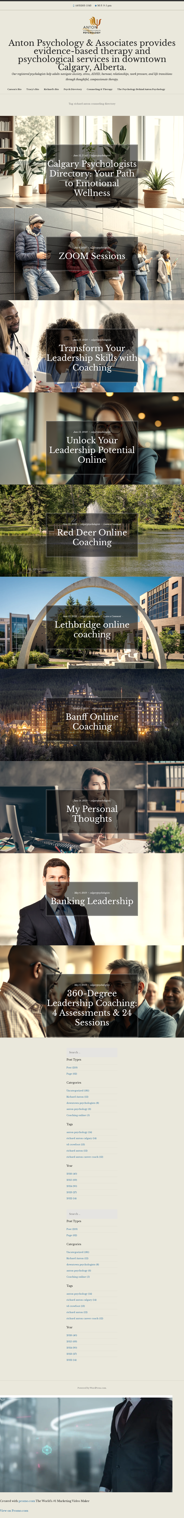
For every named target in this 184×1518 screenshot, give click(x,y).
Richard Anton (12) (77, 1096)
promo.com (27, 1501)
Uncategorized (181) (78, 1090)
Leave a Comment (112, 524)
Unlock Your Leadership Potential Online (92, 450)
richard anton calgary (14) (82, 1138)
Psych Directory (73, 89)
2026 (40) (72, 1173)
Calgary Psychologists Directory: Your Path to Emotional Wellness (92, 178)
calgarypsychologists (101, 155)
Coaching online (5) (78, 1115)
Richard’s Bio (51, 89)
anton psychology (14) (79, 1132)
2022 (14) (72, 1198)
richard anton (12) (77, 1150)
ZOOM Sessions (92, 256)
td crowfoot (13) (76, 1144)
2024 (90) (72, 1186)
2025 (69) (72, 1180)
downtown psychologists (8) (83, 1103)
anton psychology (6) (79, 1109)
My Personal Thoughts (92, 814)
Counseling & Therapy (99, 89)
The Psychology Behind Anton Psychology (141, 89)
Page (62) (72, 1073)
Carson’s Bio (14, 89)
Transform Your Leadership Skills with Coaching (92, 358)
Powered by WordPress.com (92, 1388)
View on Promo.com (14, 1510)
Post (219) (72, 1067)
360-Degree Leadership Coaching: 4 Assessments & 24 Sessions (92, 1008)
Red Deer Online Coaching (92, 537)
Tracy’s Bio (32, 89)
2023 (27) (72, 1192)
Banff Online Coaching (92, 722)
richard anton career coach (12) (85, 1157)
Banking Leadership (92, 901)
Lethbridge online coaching (92, 629)
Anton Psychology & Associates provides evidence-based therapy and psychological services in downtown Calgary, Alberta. (92, 55)
